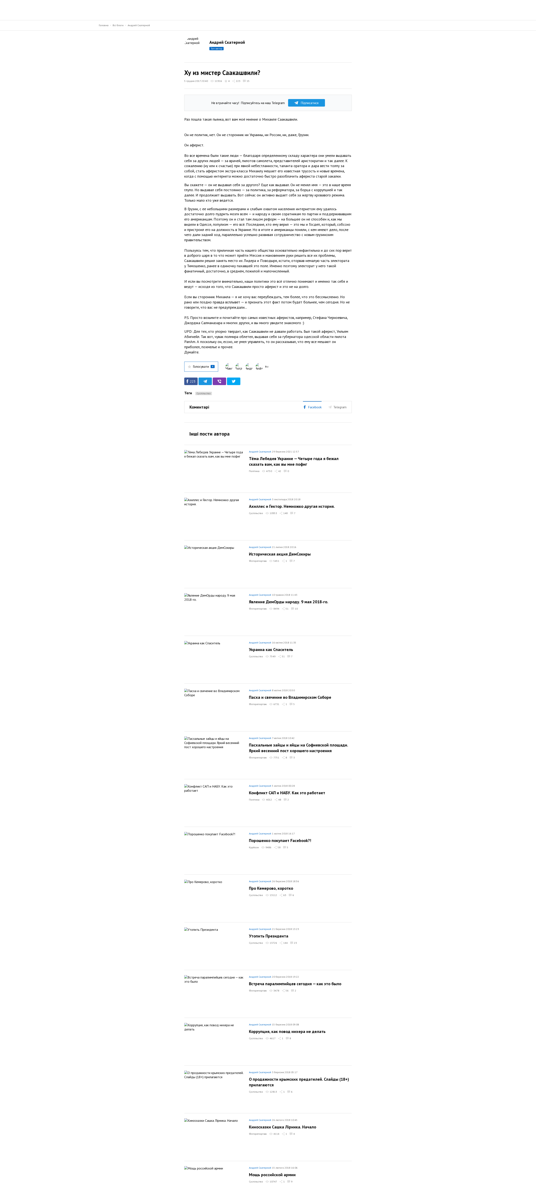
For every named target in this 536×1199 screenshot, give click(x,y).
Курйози (254, 847)
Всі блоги (118, 25)
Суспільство (204, 393)
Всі (266, 366)
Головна (103, 25)
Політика (254, 471)
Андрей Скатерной (139, 25)
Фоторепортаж (258, 560)
